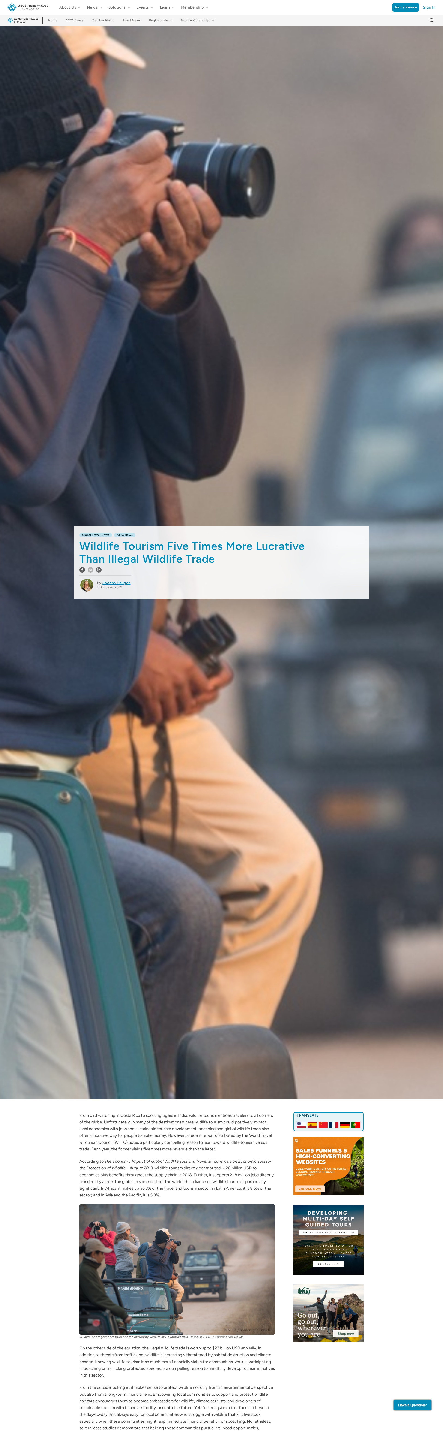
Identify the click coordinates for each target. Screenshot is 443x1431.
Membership (192, 7)
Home (52, 20)
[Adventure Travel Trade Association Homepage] (27, 7)
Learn (165, 7)
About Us (67, 7)
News (92, 7)
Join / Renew (406, 7)
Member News (103, 20)
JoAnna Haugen (116, 583)
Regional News (160, 20)
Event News (131, 20)
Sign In (429, 7)
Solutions (117, 7)
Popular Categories (195, 20)
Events (143, 7)
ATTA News (74, 20)
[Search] (432, 20)
